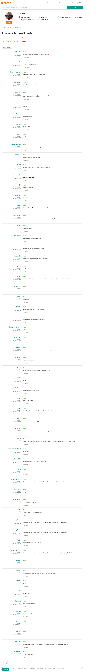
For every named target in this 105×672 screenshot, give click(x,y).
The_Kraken (17, 520)
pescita (18, 418)
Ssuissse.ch (17, 286)
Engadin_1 (17, 357)
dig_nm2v (18, 601)
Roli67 (19, 276)
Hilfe (46, 668)
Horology (18, 641)
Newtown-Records (15, 327)
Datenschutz (40, 668)
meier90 (18, 134)
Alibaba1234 (17, 459)
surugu (19, 205)
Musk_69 (18, 154)
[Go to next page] (14, 662)
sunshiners (17, 236)
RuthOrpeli (18, 52)
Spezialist (18, 165)
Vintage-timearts (15, 479)
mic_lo (19, 266)
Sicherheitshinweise (61, 668)
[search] (75, 7)
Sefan (19, 62)
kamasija (18, 560)
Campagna (17, 82)
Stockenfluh (17, 195)
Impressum (32, 668)
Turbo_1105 (17, 489)
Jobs (54, 668)
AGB (14, 668)
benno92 (18, 225)
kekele (19, 296)
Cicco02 (18, 114)
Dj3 (20, 175)
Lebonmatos (17, 652)
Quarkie (18, 347)
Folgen (9, 22)
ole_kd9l (18, 611)
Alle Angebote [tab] (7, 27)
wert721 (18, 378)
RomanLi (18, 104)
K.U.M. (19, 439)
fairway (18, 408)
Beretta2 (18, 307)
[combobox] (34, 7)
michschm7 (17, 317)
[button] (51, 3)
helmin (19, 398)
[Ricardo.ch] (6, 3)
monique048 (17, 499)
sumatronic (17, 337)
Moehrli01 (18, 256)
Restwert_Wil (17, 92)
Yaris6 (19, 540)
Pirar (19, 469)
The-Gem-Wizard (15, 144)
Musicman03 (17, 246)
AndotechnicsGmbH (14, 449)
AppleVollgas (17, 215)
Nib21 (19, 510)
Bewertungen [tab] (18, 27)
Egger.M (18, 124)
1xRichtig (18, 388)
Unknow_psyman (15, 72)
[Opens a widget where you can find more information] (5, 669)
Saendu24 (18, 428)
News (49, 668)
